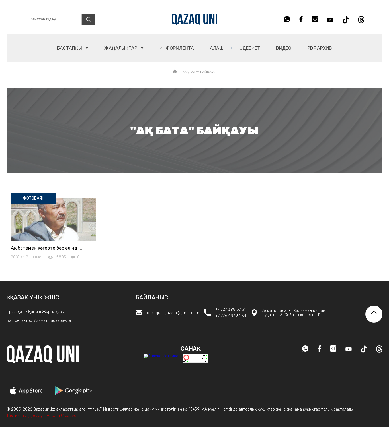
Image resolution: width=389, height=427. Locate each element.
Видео (283, 48)
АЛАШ (217, 48)
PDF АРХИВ (319, 48)
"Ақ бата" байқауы (199, 72)
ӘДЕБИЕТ (249, 48)
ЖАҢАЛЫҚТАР (121, 48)
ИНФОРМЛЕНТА (176, 48)
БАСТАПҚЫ (70, 48)
